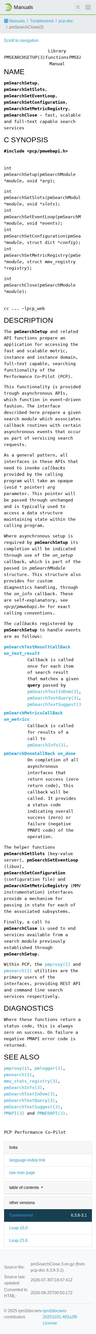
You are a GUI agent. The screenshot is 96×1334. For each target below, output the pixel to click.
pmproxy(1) (57, 964)
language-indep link (27, 1160)
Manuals (16, 21)
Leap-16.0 (18, 1228)
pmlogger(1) (49, 1068)
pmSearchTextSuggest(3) (55, 704)
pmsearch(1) (18, 970)
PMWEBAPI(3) (51, 1113)
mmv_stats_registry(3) (31, 1081)
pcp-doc (66, 21)
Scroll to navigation (21, 40)
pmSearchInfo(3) (46, 745)
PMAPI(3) (14, 1113)
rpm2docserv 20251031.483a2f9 (60, 1314)
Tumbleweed (42, 21)
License (50, 1323)
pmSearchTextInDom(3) (53, 691)
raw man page (22, 1172)
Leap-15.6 (18, 1240)
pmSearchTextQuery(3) (53, 698)
